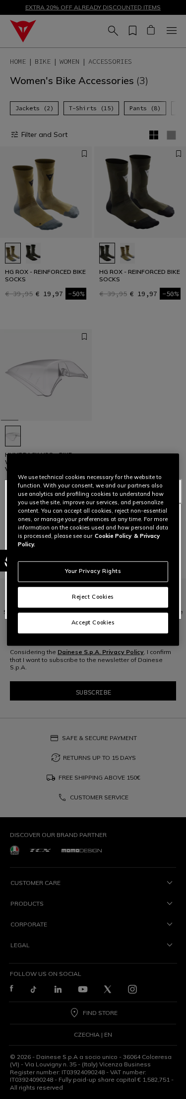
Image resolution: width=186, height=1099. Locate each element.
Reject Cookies (93, 596)
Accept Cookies (93, 622)
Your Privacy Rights (93, 571)
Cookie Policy (113, 535)
